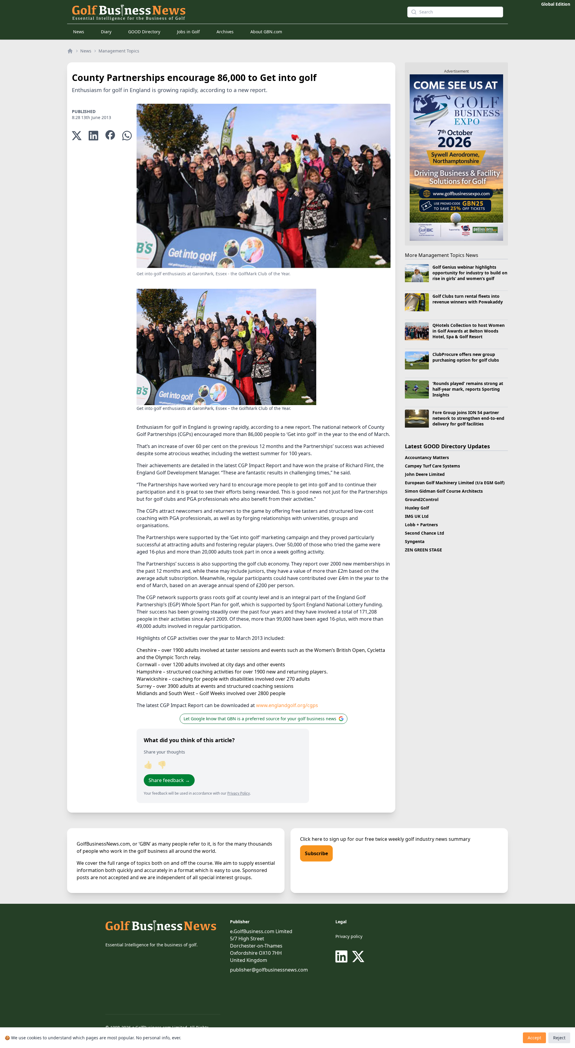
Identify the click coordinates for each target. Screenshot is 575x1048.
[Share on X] (76, 135)
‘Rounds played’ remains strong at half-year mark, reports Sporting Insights (467, 389)
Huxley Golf (417, 508)
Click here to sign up (323, 839)
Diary (106, 31)
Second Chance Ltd (424, 533)
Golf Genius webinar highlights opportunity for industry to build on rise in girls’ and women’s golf (469, 273)
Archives (225, 31)
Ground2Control (421, 499)
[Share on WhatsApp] (127, 135)
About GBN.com (266, 31)
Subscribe (316, 853)
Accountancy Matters (427, 457)
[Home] (70, 51)
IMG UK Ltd (417, 516)
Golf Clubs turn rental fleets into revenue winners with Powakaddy (467, 299)
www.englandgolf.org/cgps (287, 705)
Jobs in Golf (188, 31)
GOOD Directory (144, 31)
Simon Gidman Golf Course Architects (444, 491)
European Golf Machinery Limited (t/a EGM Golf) (455, 482)
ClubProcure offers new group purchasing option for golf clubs (465, 357)
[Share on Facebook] (110, 135)
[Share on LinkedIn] (93, 135)
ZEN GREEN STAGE (423, 550)
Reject (559, 1038)
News (78, 31)
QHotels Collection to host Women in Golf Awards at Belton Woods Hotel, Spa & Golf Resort (468, 331)
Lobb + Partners (421, 524)
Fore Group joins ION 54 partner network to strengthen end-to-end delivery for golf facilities (468, 418)
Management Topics (119, 51)
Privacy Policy (238, 793)
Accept (534, 1038)
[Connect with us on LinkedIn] (342, 956)
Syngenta (414, 541)
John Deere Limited (425, 474)
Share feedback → (169, 780)
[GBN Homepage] (228, 12)
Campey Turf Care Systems (432, 466)
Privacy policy (348, 936)
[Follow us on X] (358, 956)
